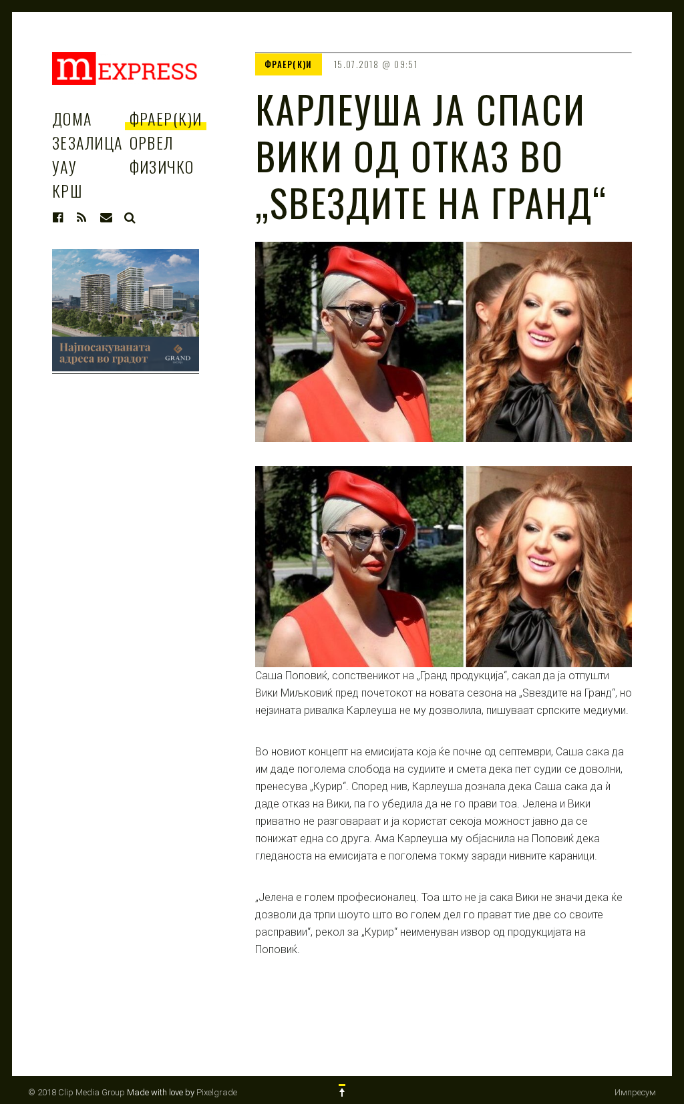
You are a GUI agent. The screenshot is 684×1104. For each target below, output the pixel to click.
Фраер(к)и (166, 118)
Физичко (162, 166)
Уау (64, 166)
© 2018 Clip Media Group (76, 1092)
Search (130, 218)
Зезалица (87, 142)
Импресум (635, 1092)
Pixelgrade (216, 1092)
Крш (67, 190)
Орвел (152, 142)
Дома (72, 118)
